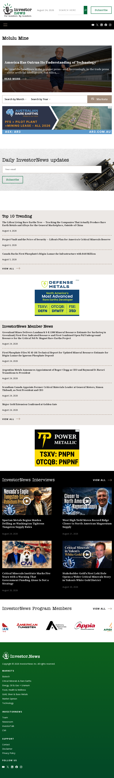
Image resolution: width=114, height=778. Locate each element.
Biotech (6, 676)
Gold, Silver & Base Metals (15, 694)
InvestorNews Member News (27, 326)
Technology (8, 703)
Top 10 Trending (17, 216)
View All (8, 268)
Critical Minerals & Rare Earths (16, 681)
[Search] (85, 10)
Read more (12, 78)
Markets (101, 99)
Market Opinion (9, 698)
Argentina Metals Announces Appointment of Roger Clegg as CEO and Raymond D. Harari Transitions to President (53, 371)
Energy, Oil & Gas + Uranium (16, 685)
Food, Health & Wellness (14, 689)
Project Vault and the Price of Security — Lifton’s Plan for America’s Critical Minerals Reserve (56, 239)
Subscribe (101, 10)
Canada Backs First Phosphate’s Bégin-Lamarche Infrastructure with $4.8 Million (49, 253)
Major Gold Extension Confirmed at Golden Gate (29, 404)
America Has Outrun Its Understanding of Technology (50, 62)
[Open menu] (5, 25)
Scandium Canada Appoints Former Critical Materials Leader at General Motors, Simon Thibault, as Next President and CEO (52, 389)
